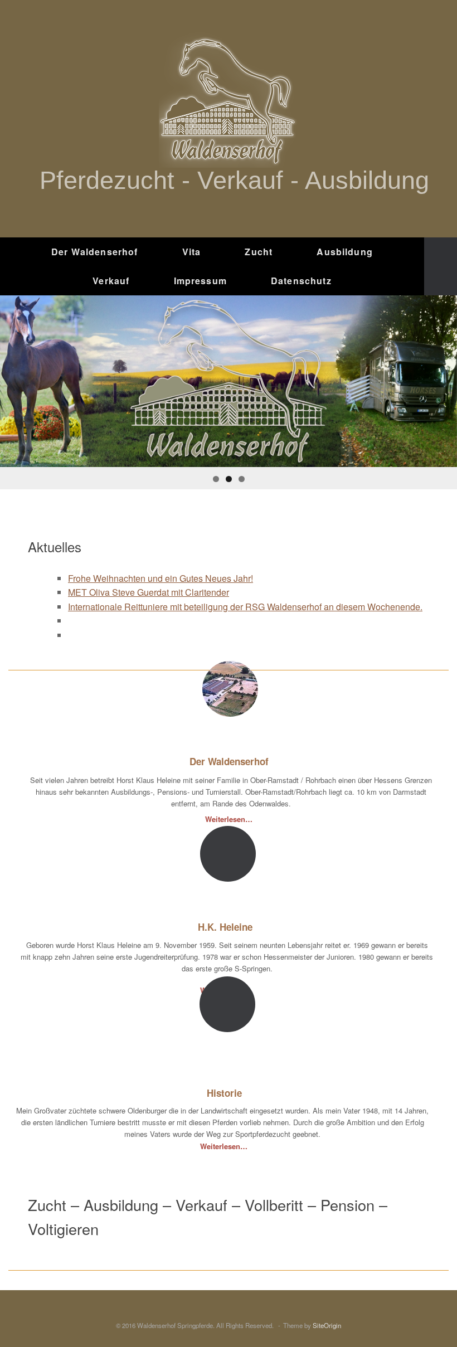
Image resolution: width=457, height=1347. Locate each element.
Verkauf (111, 280)
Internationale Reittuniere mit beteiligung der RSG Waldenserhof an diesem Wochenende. (245, 606)
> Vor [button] (443, 378)
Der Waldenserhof (94, 251)
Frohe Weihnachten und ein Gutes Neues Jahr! (160, 578)
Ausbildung (345, 251)
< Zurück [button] (14, 378)
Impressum (200, 280)
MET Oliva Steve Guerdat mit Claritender (148, 592)
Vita (191, 251)
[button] (440, 266)
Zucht (259, 251)
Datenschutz (301, 280)
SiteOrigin (327, 1325)
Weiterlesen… (230, 819)
